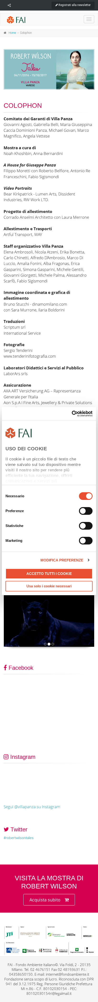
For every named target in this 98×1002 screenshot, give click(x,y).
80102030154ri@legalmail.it (49, 993)
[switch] (86, 511)
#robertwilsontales (19, 838)
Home (12, 32)
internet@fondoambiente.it (67, 974)
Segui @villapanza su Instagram (32, 806)
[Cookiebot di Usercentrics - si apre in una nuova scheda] (72, 414)
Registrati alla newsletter (74, 5)
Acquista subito (44, 900)
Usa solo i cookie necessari (49, 586)
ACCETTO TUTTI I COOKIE (49, 574)
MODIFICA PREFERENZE (61, 560)
